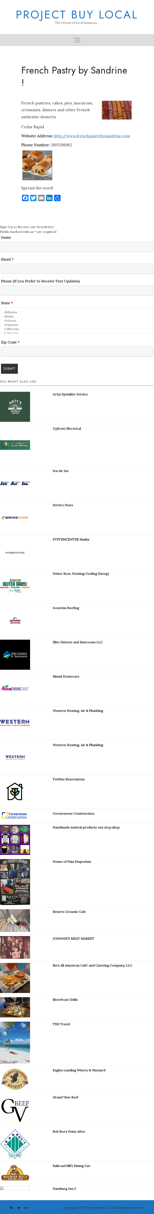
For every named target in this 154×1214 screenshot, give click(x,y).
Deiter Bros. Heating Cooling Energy (81, 574)
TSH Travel (61, 1024)
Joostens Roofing (66, 608)
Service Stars (63, 505)
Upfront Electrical (67, 428)
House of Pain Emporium (72, 861)
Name (6, 237)
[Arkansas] (77, 325)
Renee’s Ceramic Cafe (69, 912)
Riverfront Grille (65, 1000)
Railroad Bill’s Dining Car (71, 1166)
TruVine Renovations (69, 779)
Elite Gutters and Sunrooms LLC (78, 642)
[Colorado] (77, 333)
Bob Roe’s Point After (69, 1131)
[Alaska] (77, 316)
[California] (77, 329)
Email (7, 259)
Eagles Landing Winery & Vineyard (79, 1070)
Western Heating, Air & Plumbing (78, 711)
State (7, 303)
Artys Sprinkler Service (70, 394)
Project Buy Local (77, 14)
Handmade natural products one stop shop (86, 827)
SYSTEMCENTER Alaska (71, 539)
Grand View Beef (65, 1097)
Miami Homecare (66, 676)
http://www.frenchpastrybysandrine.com (92, 135)
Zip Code (10, 342)
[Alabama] (77, 312)
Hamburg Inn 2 (64, 1189)
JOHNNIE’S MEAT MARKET (73, 938)
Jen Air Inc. (61, 471)
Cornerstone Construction (73, 813)
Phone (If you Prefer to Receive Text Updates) (40, 281)
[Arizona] (77, 320)
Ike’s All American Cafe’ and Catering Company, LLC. (93, 965)
